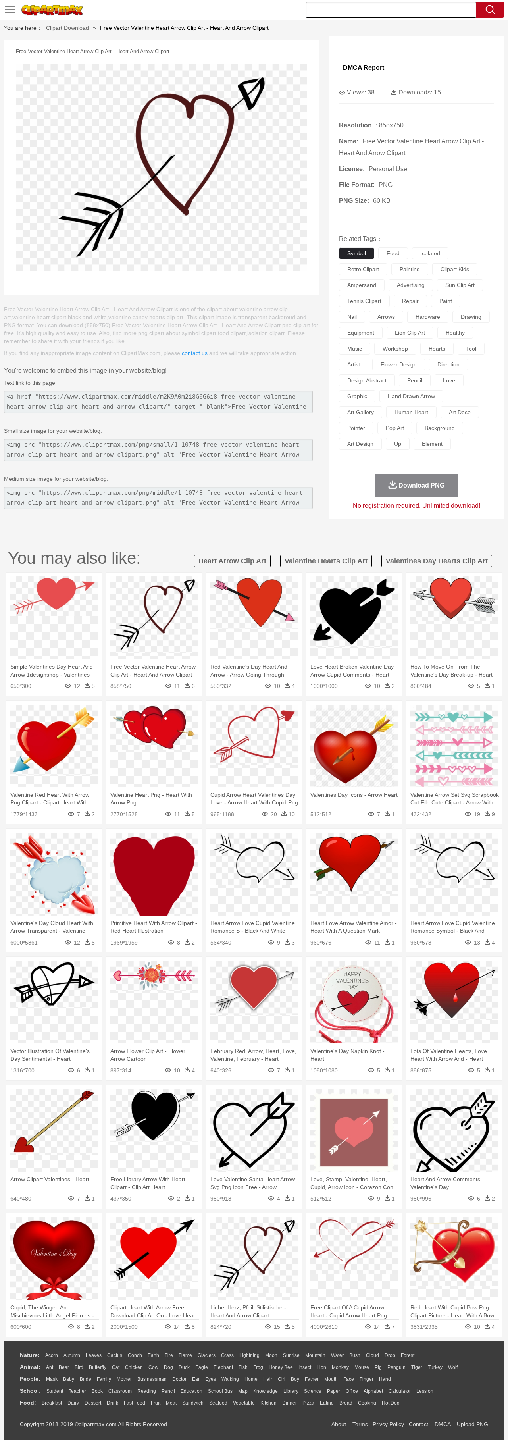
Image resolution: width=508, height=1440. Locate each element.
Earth (153, 1355)
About (338, 1424)
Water (337, 1355)
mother (124, 1379)
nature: (30, 1355)
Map (243, 1391)
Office (352, 1391)
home (251, 1379)
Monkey (340, 1367)
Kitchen (268, 1403)
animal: (30, 1367)
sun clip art (460, 285)
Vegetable (244, 1403)
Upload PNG (472, 1424)
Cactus (114, 1355)
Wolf (453, 1367)
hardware (428, 317)
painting (410, 269)
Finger (366, 1379)
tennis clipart (364, 301)
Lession (424, 1391)
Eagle (201, 1367)
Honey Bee (281, 1367)
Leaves (94, 1355)
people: (30, 1379)
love (449, 380)
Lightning (249, 1355)
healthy (455, 333)
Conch (135, 1355)
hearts (437, 348)
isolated (430, 253)
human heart (411, 412)
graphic (357, 396)
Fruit (155, 1403)
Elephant (223, 1367)
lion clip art (410, 333)
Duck (184, 1367)
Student (54, 1391)
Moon (271, 1355)
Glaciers (207, 1355)
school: (30, 1391)
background (440, 428)
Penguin (396, 1367)
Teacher (77, 1391)
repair (410, 301)
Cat (115, 1367)
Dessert (93, 1403)
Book (97, 1391)
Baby (68, 1379)
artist (353, 364)
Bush (354, 1355)
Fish (243, 1367)
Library (290, 1391)
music (354, 348)
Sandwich (193, 1403)
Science (312, 1391)
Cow (153, 1367)
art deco (460, 412)
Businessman (152, 1379)
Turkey (435, 1367)
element (432, 444)
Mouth (331, 1379)
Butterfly (97, 1367)
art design (360, 444)
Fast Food (134, 1403)
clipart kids (455, 269)
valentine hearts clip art (326, 561)
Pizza (308, 1403)
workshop (395, 348)
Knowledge (265, 1391)
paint (445, 301)
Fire (169, 1355)
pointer (356, 428)
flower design (399, 364)
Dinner (289, 1403)
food (393, 253)
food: (28, 1403)
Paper (333, 1391)
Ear (196, 1379)
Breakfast (52, 1403)
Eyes (210, 1379)
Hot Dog (391, 1403)
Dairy (73, 1403)
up (397, 444)
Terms (360, 1424)
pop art (395, 428)
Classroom (120, 1391)
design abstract (367, 380)
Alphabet (373, 1391)
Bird (79, 1367)
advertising (411, 285)
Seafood (218, 1403)
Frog (258, 1367)
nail (352, 317)
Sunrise (291, 1355)
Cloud (372, 1355)
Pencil (168, 1391)
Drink (112, 1403)
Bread (345, 1403)
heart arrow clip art (232, 561)
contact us (195, 353)
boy (295, 1379)
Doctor (179, 1379)
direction (448, 364)
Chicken (134, 1367)
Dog (168, 1367)
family (104, 1379)
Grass (227, 1355)
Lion (321, 1367)
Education (191, 1391)
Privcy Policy (388, 1424)
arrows (386, 317)
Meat (171, 1403)
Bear (64, 1367)
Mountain (315, 1355)
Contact (418, 1424)
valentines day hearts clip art (437, 561)
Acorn (51, 1355)
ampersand (361, 285)
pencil (414, 380)
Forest (407, 1355)
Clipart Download (67, 28)
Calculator (400, 1391)
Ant (49, 1367)
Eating (327, 1403)
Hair (267, 1379)
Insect (304, 1367)
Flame (185, 1355)
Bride (85, 1379)
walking (230, 1379)
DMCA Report (363, 67)
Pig (378, 1367)
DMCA (442, 1424)
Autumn (72, 1355)
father (312, 1379)
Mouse (361, 1367)
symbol (356, 253)
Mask (52, 1379)
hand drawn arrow (411, 396)
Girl (281, 1379)
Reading (146, 1391)
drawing (471, 317)
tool (471, 348)
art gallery (360, 412)
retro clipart (363, 269)
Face (348, 1379)
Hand (385, 1379)
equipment (360, 333)
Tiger (416, 1367)
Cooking (367, 1403)
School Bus (220, 1391)
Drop (390, 1355)
